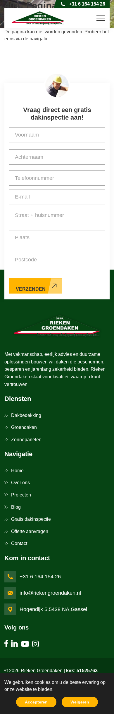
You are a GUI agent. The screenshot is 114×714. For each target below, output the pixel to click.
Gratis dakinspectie (31, 519)
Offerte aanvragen (29, 531)
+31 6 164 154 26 (87, 3)
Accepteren (36, 702)
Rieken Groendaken (42, 670)
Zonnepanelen (26, 439)
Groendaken (24, 427)
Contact (19, 543)
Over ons (20, 482)
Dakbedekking (26, 415)
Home (17, 470)
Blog (16, 507)
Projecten (21, 494)
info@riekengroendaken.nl (50, 593)
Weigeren (79, 702)
